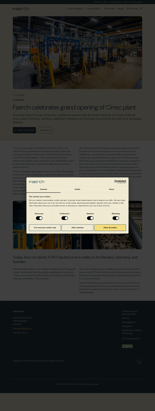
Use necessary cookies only (45, 228)
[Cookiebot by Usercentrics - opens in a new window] (116, 181)
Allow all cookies (110, 228)
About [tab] (111, 189)
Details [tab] (77, 189)
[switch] (65, 218)
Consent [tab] (43, 189)
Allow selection (77, 228)
